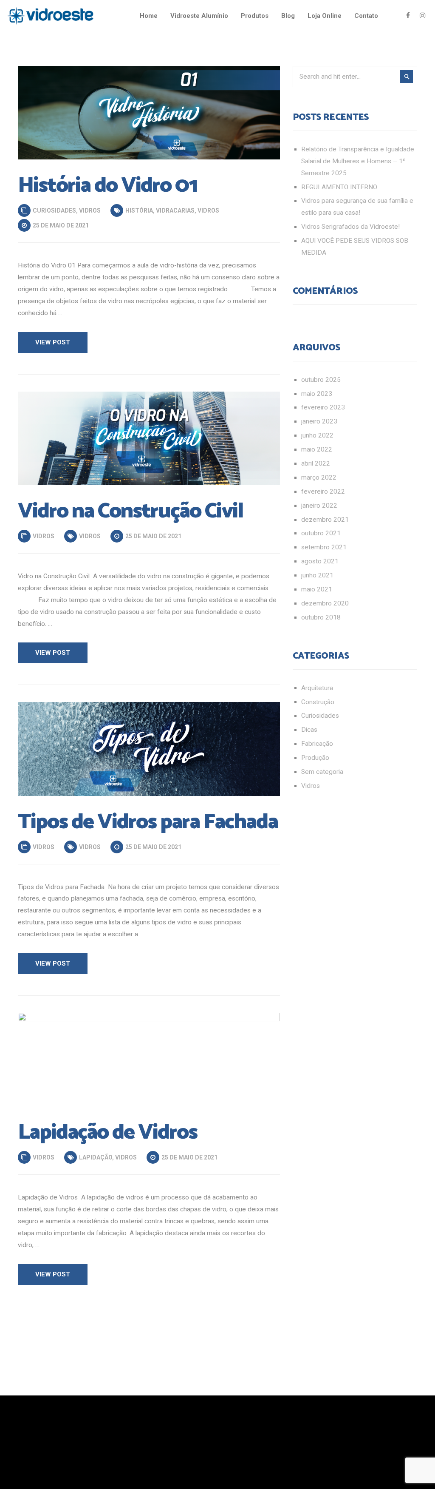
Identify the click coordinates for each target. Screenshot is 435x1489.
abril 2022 (315, 463)
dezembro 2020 (325, 603)
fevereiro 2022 (323, 491)
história (139, 210)
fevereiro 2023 (323, 407)
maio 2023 (316, 394)
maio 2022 (316, 449)
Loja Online (325, 16)
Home (149, 16)
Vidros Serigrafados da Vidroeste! (350, 226)
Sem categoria (322, 772)
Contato (366, 16)
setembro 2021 (324, 547)
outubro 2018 (321, 617)
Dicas (309, 729)
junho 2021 (317, 575)
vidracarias (175, 210)
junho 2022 (317, 435)
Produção (315, 758)
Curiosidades (54, 210)
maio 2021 (316, 589)
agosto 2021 (320, 561)
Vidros (90, 210)
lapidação (95, 1157)
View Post (52, 342)
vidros (208, 210)
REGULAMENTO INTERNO (339, 187)
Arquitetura (317, 688)
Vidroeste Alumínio (199, 16)
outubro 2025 (321, 380)
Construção (317, 702)
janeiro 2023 (319, 421)
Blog (288, 16)
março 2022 (318, 477)
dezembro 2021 (325, 519)
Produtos (254, 16)
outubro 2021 (321, 533)
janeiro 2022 (319, 505)
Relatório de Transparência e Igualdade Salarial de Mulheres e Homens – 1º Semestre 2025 (357, 161)
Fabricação (317, 743)
